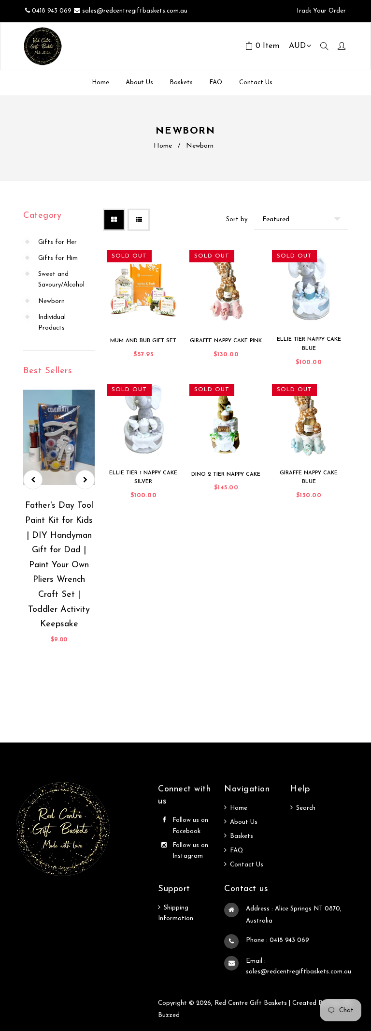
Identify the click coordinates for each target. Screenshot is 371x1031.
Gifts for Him (58, 258)
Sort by (236, 219)
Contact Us (246, 865)
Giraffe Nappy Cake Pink (226, 341)
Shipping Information (175, 913)
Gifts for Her (57, 242)
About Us (243, 822)
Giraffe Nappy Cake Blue (309, 477)
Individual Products (52, 322)
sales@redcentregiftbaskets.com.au (134, 11)
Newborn (51, 301)
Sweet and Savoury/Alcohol (61, 279)
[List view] (138, 219)
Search (305, 808)
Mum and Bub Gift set (143, 341)
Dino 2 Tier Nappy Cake (225, 474)
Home (163, 146)
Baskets (241, 836)
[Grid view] (114, 219)
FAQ (236, 851)
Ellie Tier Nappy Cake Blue (309, 344)
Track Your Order (320, 11)
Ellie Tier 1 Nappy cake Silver (143, 477)
